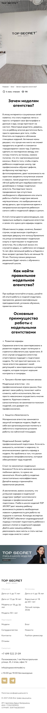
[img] (43, 3)
